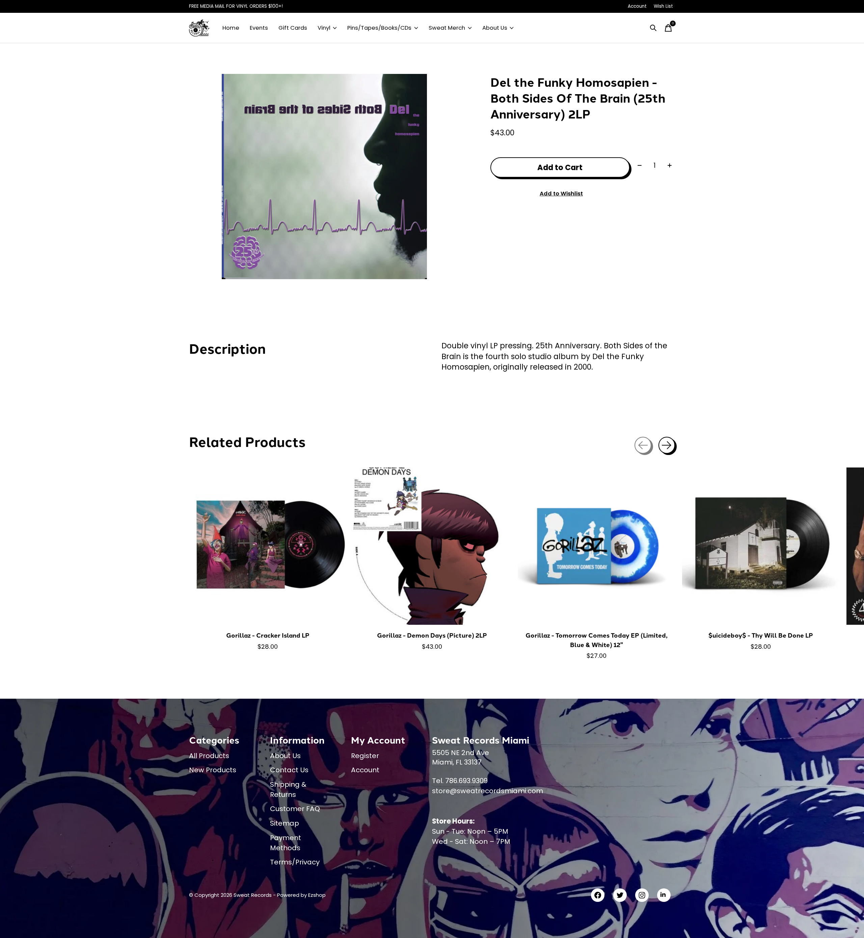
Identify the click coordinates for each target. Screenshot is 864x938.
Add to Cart (560, 167)
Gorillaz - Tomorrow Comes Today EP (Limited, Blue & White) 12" (596, 640)
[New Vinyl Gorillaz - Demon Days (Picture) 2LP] (432, 546)
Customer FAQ (295, 808)
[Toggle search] (653, 28)
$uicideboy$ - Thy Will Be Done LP (760, 635)
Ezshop (317, 895)
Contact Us (289, 770)
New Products (212, 770)
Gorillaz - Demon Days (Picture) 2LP (432, 635)
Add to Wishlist (561, 193)
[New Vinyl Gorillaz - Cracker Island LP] (267, 546)
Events (259, 28)
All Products (209, 755)
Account (365, 770)
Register (365, 755)
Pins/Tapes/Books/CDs (379, 28)
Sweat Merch (447, 28)
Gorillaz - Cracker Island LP (267, 635)
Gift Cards (292, 28)
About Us (494, 28)
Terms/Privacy (295, 862)
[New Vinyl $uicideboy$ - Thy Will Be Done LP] (760, 546)
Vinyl (324, 28)
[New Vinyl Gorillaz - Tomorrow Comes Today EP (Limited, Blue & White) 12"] (596, 546)
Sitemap (284, 823)
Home (230, 28)
